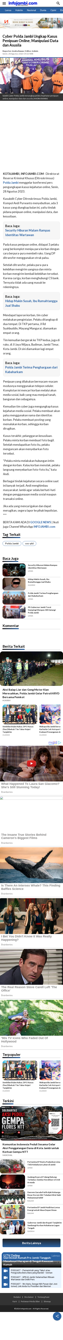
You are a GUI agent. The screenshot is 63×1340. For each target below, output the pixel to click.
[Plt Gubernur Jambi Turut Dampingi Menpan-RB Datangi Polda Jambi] (14, 612)
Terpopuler (11, 1054)
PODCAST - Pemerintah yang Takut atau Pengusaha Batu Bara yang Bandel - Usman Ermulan (31, 1272)
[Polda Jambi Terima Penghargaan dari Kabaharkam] (14, 598)
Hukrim (19, 10)
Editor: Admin (31, 51)
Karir (15, 1301)
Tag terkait (11, 534)
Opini (53, 10)
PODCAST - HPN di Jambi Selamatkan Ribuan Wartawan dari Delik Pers (32, 1278)
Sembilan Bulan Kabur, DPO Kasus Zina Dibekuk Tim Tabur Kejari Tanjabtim (18, 729)
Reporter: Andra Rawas (13, 51)
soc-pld (29, 543)
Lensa (8, 10)
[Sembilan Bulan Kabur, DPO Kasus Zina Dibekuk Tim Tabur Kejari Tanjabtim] (20, 715)
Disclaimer (29, 1297)
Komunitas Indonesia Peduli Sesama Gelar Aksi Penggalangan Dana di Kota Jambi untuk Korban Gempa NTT (31, 1148)
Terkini (8, 1101)
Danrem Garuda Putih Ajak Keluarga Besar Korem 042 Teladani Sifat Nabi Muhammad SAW (44, 1195)
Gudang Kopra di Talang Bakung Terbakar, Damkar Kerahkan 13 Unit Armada (43, 1180)
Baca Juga (10, 558)
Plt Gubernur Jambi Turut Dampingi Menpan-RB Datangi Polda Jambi (42, 610)
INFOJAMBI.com (44, 526)
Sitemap (47, 1301)
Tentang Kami (43, 1297)
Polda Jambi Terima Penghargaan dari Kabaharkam (43, 594)
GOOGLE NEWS (40, 522)
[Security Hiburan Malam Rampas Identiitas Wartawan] (14, 570)
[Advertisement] (31, 137)
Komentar (11, 625)
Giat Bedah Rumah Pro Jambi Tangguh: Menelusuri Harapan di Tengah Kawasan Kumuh (28, 1261)
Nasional (31, 10)
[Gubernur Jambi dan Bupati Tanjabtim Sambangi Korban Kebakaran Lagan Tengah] (12, 1227)
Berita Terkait (14, 646)
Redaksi (17, 1297)
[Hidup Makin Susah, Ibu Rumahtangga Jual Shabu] (14, 584)
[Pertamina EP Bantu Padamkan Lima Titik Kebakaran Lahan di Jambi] (12, 1166)
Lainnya (56, 1255)
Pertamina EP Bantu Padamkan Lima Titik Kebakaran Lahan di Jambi (43, 1163)
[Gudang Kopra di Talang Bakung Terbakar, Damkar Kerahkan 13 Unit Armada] (12, 1182)
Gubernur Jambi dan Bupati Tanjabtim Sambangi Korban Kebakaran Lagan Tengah (44, 1225)
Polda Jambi (12, 543)
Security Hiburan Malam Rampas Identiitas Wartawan (42, 566)
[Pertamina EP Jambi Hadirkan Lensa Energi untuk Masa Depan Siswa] (12, 1212)
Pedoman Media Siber (30, 1301)
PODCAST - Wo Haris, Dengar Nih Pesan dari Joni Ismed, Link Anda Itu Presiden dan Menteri (34, 1285)
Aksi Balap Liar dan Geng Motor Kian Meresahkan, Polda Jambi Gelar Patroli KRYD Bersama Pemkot (31, 693)
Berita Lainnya (31, 1243)
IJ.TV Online (11, 1255)
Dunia (43, 10)
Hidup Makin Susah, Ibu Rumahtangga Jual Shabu (39, 580)
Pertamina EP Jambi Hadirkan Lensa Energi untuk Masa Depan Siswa (43, 1208)
